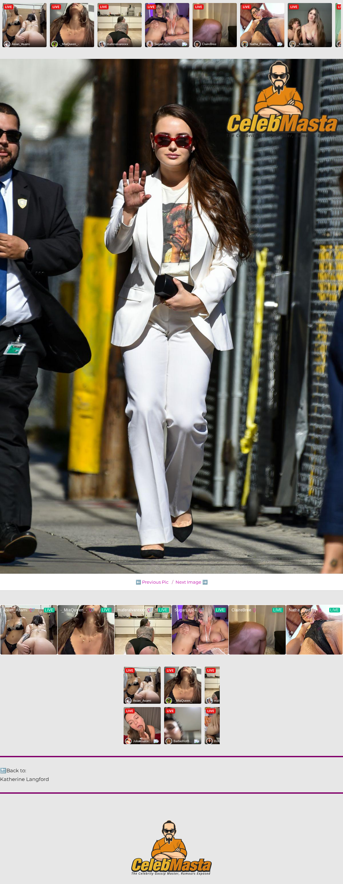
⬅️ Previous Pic (152, 582)
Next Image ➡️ (192, 582)
